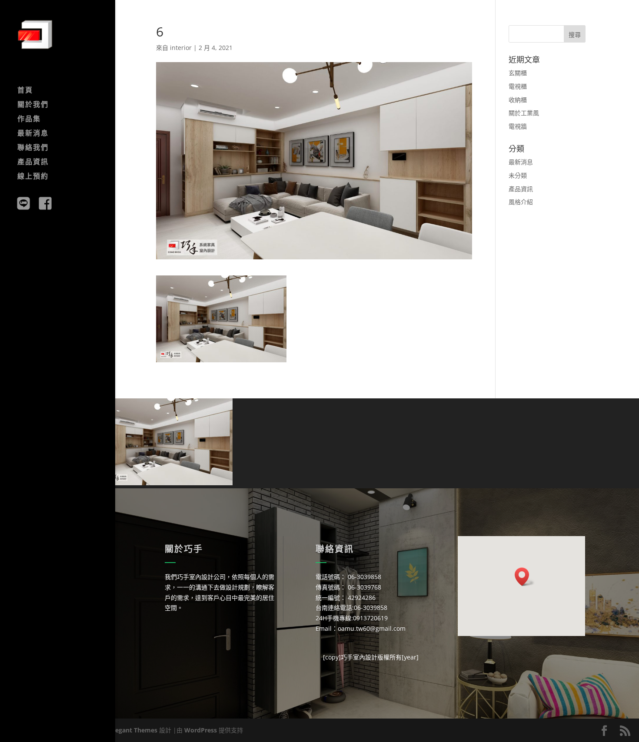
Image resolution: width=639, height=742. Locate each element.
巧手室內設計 (359, 657)
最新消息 (33, 134)
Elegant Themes (133, 730)
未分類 (518, 175)
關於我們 (33, 105)
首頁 (25, 91)
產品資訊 (33, 162)
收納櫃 (518, 100)
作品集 (29, 119)
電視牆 (518, 126)
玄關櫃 (518, 73)
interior (181, 47)
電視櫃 (518, 86)
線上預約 (33, 177)
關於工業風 (524, 113)
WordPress (200, 730)
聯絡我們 (33, 148)
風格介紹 (521, 202)
